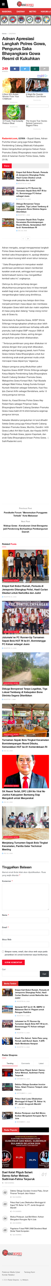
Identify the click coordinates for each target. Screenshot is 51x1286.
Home (4, 33)
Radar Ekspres (13, 1280)
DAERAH (21, 11)
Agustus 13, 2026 (24, 199)
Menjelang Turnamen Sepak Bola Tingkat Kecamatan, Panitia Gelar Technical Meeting (25, 846)
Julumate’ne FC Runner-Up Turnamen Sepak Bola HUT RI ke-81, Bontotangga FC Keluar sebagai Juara (31, 192)
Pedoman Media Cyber (11, 1272)
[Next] (28, 238)
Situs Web (6, 939)
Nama (5, 915)
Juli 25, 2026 (8, 802)
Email (5, 927)
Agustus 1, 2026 (24, 215)
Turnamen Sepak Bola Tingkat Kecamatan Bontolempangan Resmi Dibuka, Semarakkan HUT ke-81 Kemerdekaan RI (31, 223)
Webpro (25, 1280)
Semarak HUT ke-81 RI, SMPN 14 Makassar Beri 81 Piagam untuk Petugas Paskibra (30, 1009)
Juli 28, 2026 (22, 231)
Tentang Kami (29, 1272)
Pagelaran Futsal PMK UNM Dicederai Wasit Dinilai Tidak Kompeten (28, 1229)
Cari (4, 969)
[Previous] (23, 238)
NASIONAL (7, 11)
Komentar (7, 881)
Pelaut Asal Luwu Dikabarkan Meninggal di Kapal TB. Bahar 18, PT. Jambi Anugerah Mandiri (30, 1101)
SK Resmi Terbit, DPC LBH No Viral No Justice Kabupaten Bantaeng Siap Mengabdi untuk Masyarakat (23, 795)
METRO (32, 11)
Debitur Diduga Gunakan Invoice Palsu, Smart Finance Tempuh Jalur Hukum (31, 1087)
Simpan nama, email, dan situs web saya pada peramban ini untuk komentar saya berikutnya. (26, 953)
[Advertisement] (25, 474)
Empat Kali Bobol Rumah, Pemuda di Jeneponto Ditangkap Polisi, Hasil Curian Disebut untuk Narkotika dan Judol (32, 176)
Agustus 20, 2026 (24, 183)
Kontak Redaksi (8, 1274)
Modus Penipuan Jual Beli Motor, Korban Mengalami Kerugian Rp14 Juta (31, 1116)
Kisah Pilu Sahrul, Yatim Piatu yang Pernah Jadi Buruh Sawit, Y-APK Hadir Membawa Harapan (31, 1041)
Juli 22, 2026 (8, 853)
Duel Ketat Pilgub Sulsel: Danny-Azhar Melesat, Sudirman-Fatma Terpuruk (30, 1073)
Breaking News (11, 580)
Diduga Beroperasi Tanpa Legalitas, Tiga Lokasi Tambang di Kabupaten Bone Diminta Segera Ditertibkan (32, 207)
